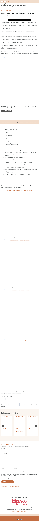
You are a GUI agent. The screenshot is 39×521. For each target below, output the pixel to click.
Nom (3, 468)
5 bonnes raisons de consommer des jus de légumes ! (10, 404)
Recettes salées (7, 10)
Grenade (3, 399)
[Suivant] (36, 426)
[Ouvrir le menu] (36, 5)
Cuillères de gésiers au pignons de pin (19, 430)
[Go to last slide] (3, 426)
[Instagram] (2, 1)
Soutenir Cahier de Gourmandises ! (19, 511)
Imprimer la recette (25, 19)
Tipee (10, 507)
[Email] (8, 1)
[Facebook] (3, 1)
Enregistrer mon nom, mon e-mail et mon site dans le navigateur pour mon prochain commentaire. (17, 471)
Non (21, 519)
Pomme (7, 399)
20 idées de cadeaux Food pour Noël (30, 403)
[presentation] (6, 421)
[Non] (37, 518)
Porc (12, 399)
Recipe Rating (4, 448)
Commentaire (5, 453)
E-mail (16, 468)
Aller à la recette (13, 19)
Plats (2, 10)
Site (27, 468)
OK (18, 519)
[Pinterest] (5, 1)
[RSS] (6, 1)
